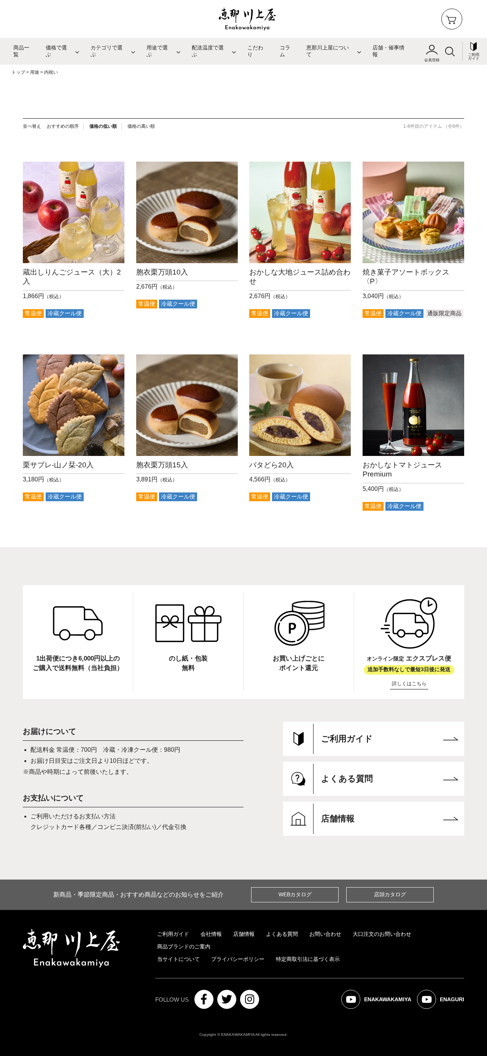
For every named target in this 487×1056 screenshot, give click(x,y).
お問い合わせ (325, 934)
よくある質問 (282, 934)
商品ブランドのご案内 (183, 946)
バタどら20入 (271, 465)
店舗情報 (244, 934)
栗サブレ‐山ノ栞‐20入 (58, 465)
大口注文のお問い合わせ (382, 934)
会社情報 (211, 934)
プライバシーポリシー (237, 959)
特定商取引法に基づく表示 (308, 959)
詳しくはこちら (409, 683)
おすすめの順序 (63, 126)
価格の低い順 (103, 126)
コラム (285, 51)
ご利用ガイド (173, 934)
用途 (34, 72)
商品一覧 (21, 51)
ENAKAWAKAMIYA (381, 1002)
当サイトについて (178, 959)
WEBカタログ (295, 894)
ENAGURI (445, 1002)
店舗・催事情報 (388, 51)
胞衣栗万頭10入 (162, 272)
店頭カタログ (390, 894)
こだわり (255, 51)
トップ (18, 72)
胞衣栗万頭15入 (162, 465)
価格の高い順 (141, 126)
